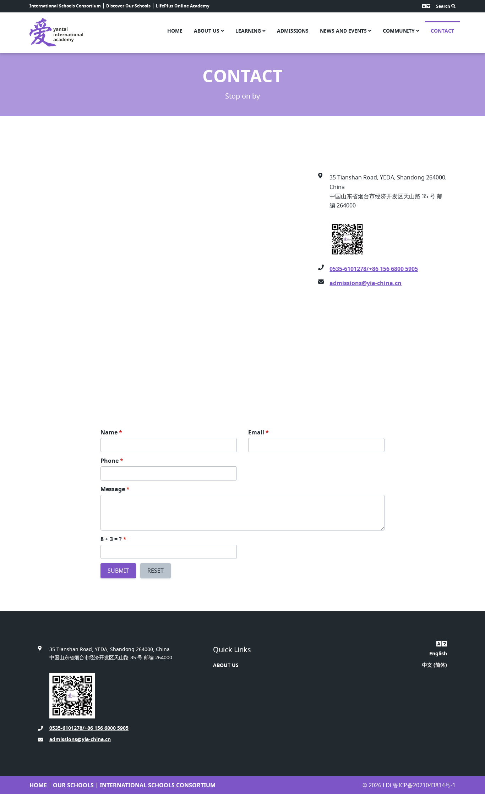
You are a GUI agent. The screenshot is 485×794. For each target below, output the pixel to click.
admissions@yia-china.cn (365, 283)
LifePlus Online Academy (182, 6)
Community (399, 30)
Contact (442, 30)
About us (207, 30)
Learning (248, 30)
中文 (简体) (434, 664)
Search (443, 6)
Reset (155, 570)
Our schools (73, 785)
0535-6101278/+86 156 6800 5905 (373, 269)
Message (115, 489)
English (438, 653)
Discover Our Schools (128, 6)
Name (111, 432)
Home (174, 30)
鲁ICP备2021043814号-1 (424, 785)
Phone (111, 461)
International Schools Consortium (65, 6)
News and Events (344, 30)
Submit (118, 570)
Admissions (293, 30)
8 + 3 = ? (113, 539)
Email (258, 432)
